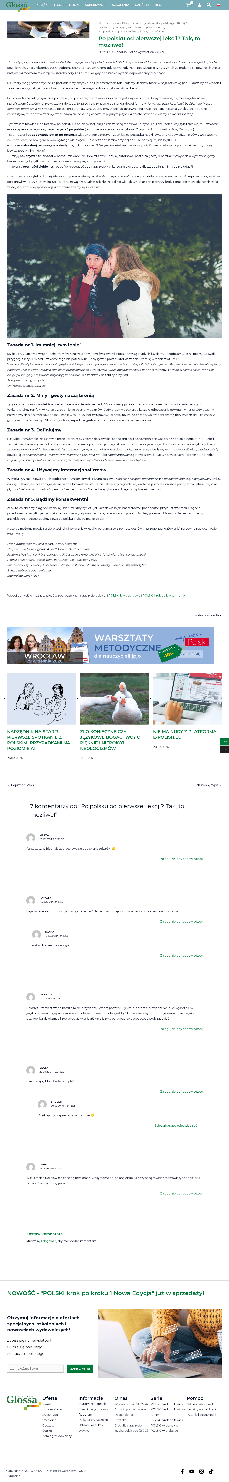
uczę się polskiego (25, 1347)
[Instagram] (201, 1471)
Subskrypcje (51, 1414)
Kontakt (120, 1420)
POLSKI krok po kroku (124, 595)
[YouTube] (191, 1471)
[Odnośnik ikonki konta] (199, 5)
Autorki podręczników (130, 1409)
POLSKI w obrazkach (166, 1425)
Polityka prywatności (93, 1419)
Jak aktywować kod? (201, 1409)
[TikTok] (211, 1471)
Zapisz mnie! (80, 1368)
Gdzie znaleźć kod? (201, 1404)
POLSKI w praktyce (164, 1430)
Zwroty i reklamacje (93, 1404)
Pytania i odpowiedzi (201, 1414)
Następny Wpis (209, 785)
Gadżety (48, 1425)
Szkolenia (49, 1420)
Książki (47, 1404)
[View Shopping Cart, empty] (188, 5)
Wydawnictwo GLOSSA (131, 1404)
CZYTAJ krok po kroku (167, 1420)
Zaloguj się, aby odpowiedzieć (181, 859)
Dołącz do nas (124, 1414)
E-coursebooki (52, 1409)
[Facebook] (182, 1471)
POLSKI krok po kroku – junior (164, 595)
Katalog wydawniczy (57, 1436)
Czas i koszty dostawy (94, 1409)
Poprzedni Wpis (21, 785)
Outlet (47, 1430)
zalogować (48, 1241)
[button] (209, 5)
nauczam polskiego (26, 1353)
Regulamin (86, 1414)
